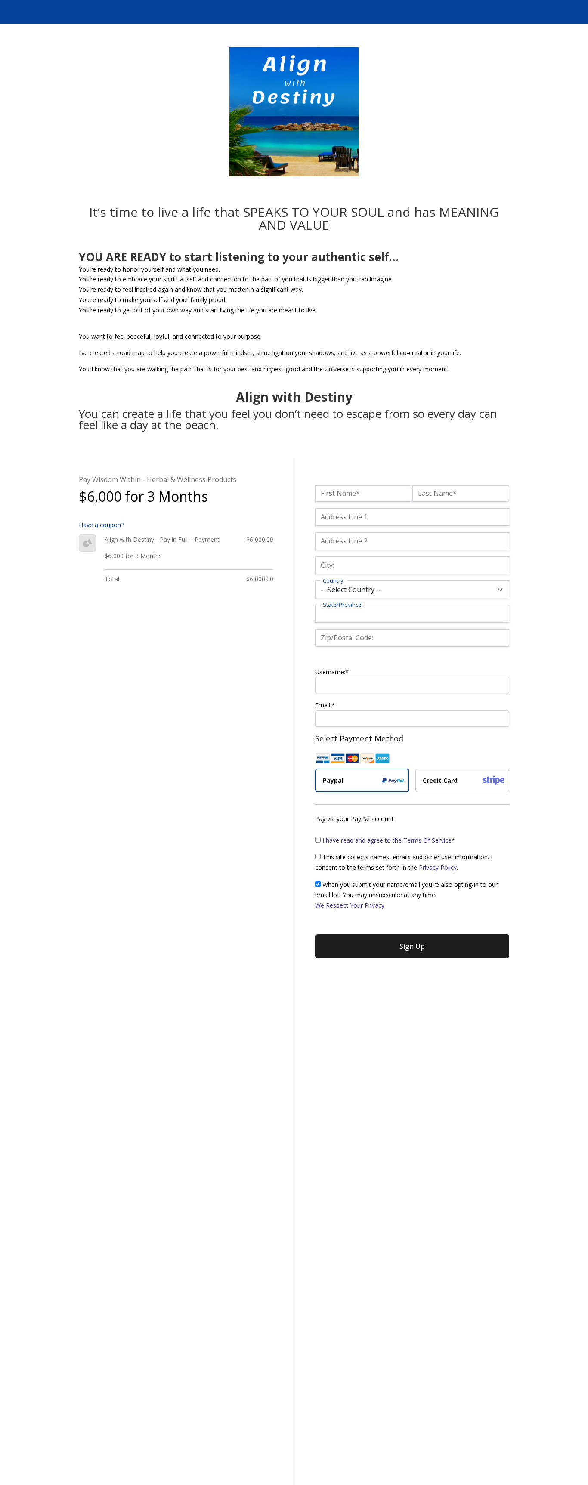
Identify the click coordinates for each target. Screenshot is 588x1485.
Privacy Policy (438, 867)
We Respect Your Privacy (349, 905)
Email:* (325, 705)
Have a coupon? (101, 525)
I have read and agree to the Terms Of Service (387, 840)
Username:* (332, 672)
